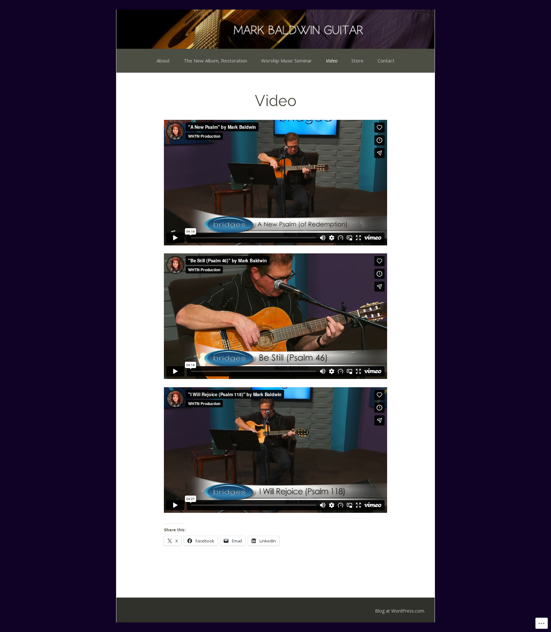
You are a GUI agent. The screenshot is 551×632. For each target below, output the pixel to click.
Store (357, 60)
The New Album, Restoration (215, 60)
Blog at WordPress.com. (400, 611)
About (163, 60)
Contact (386, 60)
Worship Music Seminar (286, 60)
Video (331, 60)
